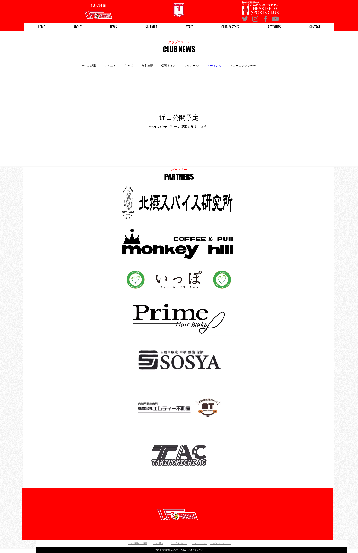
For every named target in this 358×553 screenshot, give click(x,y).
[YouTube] (275, 19)
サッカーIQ (191, 65)
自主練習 (147, 65)
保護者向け (168, 65)
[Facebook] (265, 19)
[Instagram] (255, 19)
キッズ (128, 65)
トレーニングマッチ (243, 65)
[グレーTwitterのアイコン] (245, 19)
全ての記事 (89, 65)
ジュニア (110, 65)
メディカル (214, 65)
